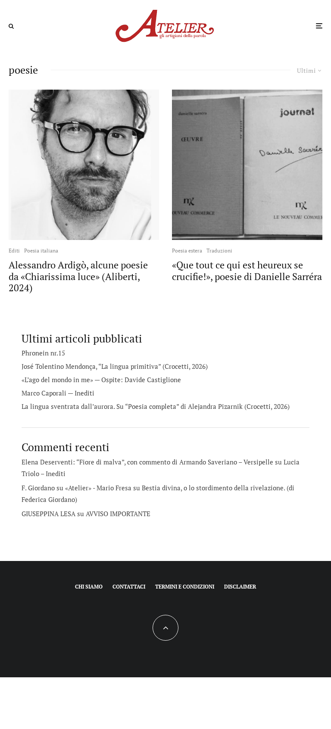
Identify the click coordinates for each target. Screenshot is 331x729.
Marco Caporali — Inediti (58, 393)
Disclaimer (240, 586)
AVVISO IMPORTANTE (118, 513)
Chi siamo (89, 586)
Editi (14, 250)
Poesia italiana (41, 250)
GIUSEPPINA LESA (48, 513)
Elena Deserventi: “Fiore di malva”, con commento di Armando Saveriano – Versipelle (147, 462)
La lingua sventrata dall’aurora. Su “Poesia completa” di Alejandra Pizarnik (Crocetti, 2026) (156, 406)
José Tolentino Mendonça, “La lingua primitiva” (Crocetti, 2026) (115, 366)
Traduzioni (219, 250)
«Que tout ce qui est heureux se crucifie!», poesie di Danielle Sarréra (247, 270)
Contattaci (128, 586)
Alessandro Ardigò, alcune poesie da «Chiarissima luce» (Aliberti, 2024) (78, 276)
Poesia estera (187, 250)
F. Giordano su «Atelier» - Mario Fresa (76, 487)
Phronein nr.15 (43, 353)
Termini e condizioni (184, 586)
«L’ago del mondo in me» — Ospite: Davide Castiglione (101, 379)
